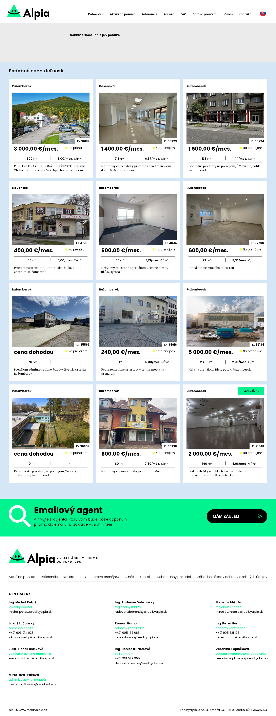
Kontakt (245, 14)
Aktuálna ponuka (122, 14)
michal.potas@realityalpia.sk (30, 611)
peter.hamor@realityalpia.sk (237, 637)
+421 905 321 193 (227, 632)
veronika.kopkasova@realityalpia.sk (242, 658)
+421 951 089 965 (127, 658)
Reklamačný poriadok (174, 577)
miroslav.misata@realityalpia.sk (239, 611)
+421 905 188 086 (127, 632)
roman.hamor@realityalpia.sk (136, 637)
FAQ (183, 14)
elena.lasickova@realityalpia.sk (32, 658)
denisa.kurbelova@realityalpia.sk (139, 663)
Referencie (149, 14)
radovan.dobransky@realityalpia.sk (141, 611)
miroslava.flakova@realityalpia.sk (33, 684)
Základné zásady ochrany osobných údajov (232, 577)
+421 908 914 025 (21, 632)
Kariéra (168, 14)
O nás (228, 14)
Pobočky (94, 14)
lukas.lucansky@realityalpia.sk (31, 637)
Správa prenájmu (205, 14)
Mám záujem (226, 516)
